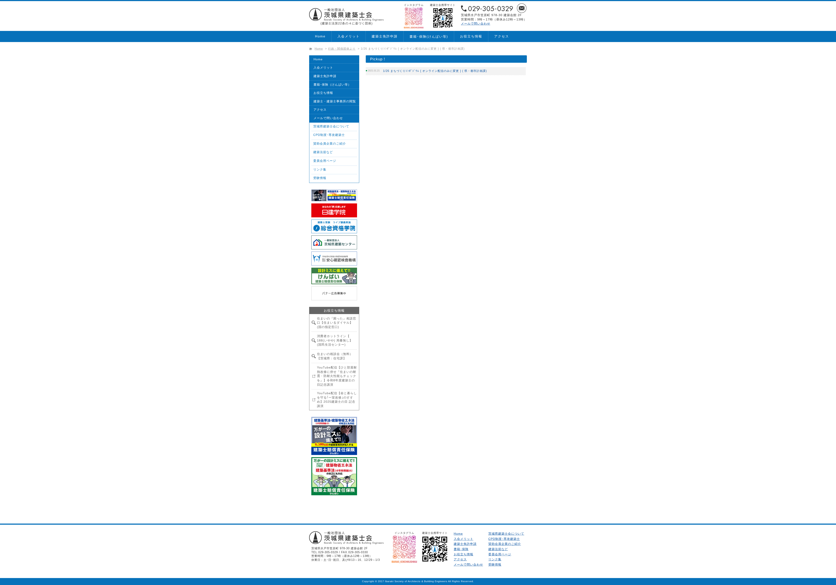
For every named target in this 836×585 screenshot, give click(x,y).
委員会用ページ (324, 160)
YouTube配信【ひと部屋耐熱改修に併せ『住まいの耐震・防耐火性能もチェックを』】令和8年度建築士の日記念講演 (337, 376)
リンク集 (319, 169)
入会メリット (348, 36)
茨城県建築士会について (331, 126)
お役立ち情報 (471, 36)
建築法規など (323, 152)
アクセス (501, 36)
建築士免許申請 (385, 36)
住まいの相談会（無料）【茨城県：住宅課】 (335, 356)
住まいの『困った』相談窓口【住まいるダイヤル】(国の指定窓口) (336, 323)
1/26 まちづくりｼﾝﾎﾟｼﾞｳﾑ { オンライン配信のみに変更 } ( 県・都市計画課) (435, 71)
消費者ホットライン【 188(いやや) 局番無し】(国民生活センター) (335, 340)
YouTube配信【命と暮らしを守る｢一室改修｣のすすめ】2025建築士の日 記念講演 (337, 399)
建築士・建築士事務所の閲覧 (335, 101)
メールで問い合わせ (475, 23)
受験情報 (319, 178)
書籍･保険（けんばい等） (332, 84)
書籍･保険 (429, 36)
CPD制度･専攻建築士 (329, 135)
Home (320, 36)
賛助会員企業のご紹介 (329, 143)
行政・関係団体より (342, 48)
